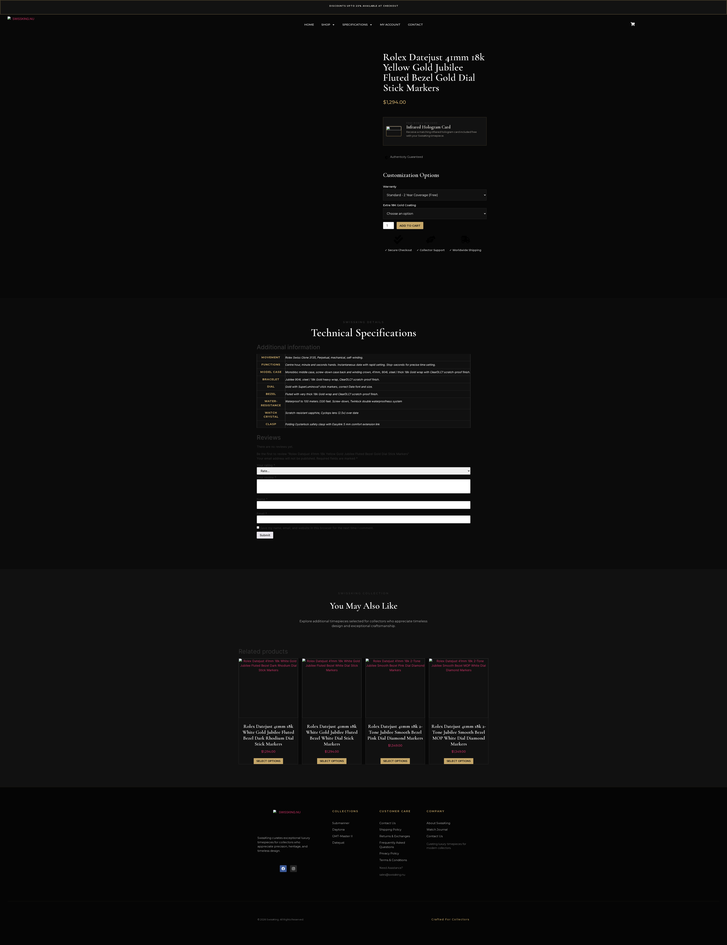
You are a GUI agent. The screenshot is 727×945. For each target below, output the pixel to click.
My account (390, 24)
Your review (266, 477)
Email (262, 513)
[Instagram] (293, 868)
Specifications (355, 24)
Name (262, 499)
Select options (268, 761)
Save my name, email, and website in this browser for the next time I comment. (317, 527)
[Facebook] (283, 868)
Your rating (266, 465)
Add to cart (409, 225)
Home (309, 24)
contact (415, 24)
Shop (325, 24)
